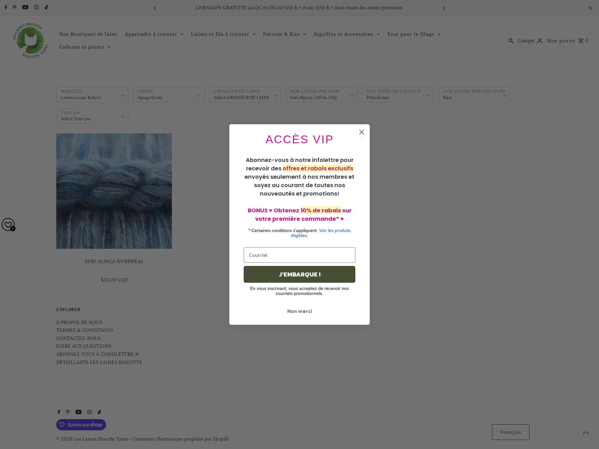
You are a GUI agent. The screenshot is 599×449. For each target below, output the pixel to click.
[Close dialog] (361, 132)
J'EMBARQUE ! (299, 274)
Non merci (299, 311)
